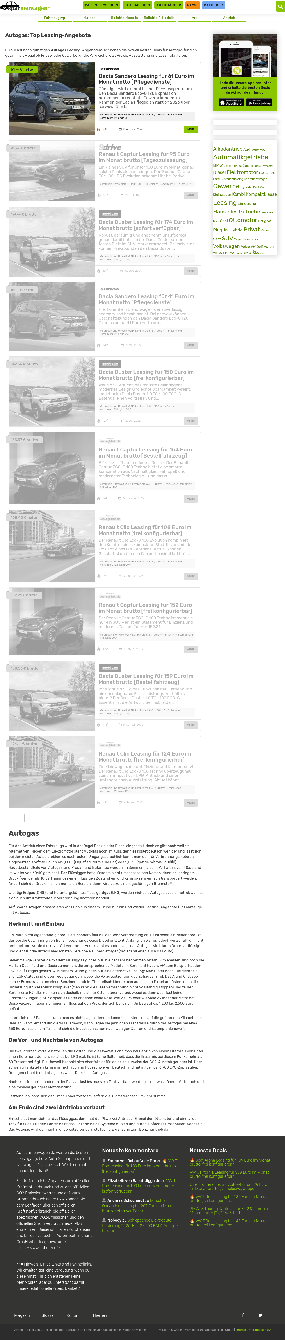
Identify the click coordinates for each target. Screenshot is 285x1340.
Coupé (238, 165)
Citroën (228, 165)
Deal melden (137, 5)
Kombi (238, 194)
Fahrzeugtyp (54, 18)
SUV (227, 238)
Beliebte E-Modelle (159, 18)
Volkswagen (226, 246)
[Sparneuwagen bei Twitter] (260, 1315)
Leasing (225, 202)
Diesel (219, 172)
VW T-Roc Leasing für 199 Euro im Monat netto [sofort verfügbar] (139, 1185)
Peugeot (264, 221)
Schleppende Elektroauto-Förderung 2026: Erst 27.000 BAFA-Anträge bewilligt (140, 1225)
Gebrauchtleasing (232, 179)
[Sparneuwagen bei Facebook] (243, 1315)
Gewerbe (226, 186)
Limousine (247, 203)
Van (257, 239)
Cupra (247, 165)
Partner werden (102, 5)
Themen (99, 1315)
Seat (217, 239)
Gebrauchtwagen (255, 179)
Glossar (48, 1315)
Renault (267, 230)
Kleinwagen (222, 195)
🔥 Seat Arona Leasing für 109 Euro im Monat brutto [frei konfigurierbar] (230, 1162)
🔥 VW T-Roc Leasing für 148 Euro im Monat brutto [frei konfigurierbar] (229, 1222)
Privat (252, 229)
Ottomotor (243, 220)
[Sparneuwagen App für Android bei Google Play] (259, 102)
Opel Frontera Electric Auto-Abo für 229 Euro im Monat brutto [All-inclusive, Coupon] (228, 1186)
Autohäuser (168, 5)
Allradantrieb (227, 149)
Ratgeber (213, 5)
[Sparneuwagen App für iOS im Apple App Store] (231, 102)
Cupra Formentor (263, 166)
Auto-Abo (258, 149)
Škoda (258, 252)
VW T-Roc (224, 253)
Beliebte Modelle (124, 18)
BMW (218, 165)
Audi (247, 149)
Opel (224, 221)
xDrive (248, 253)
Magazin (22, 1315)
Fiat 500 (270, 173)
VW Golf (257, 247)
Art (194, 18)
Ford (216, 179)
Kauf (256, 187)
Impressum (243, 1329)
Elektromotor (242, 172)
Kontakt (74, 1315)
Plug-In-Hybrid (228, 230)
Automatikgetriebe (240, 157)
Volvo (245, 246)
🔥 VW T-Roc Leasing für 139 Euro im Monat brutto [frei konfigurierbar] (140, 1166)
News (192, 5)
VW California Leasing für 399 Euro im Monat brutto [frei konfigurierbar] (229, 1174)
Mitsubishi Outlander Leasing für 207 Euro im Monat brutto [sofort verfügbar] (138, 1205)
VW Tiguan (236, 253)
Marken (90, 18)
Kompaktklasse (261, 194)
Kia (262, 187)
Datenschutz (262, 1329)
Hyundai (246, 187)
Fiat (261, 173)
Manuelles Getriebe (236, 211)
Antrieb (229, 18)
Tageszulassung (244, 239)
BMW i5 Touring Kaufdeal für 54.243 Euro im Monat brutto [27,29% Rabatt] (229, 1210)
